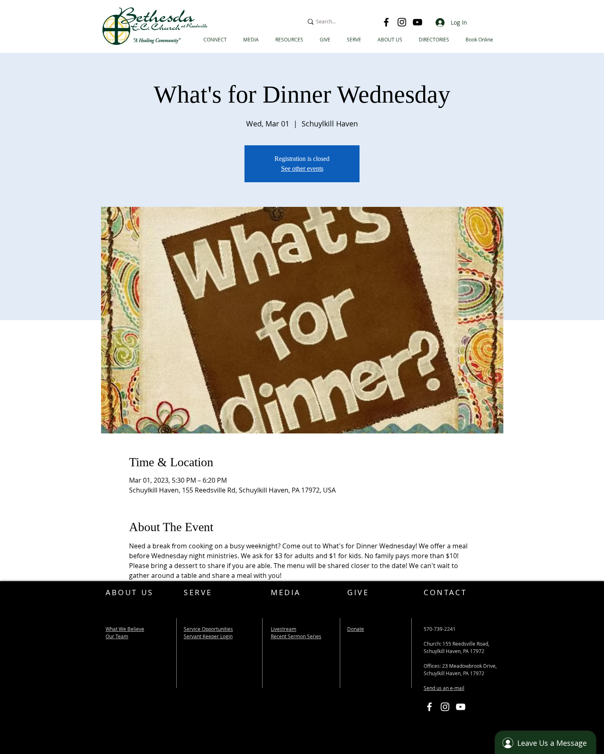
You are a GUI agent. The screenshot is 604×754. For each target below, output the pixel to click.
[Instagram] (402, 22)
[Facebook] (386, 22)
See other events (302, 168)
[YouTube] (417, 22)
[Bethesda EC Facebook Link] (429, 707)
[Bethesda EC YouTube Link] (460, 707)
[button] (433, 39)
